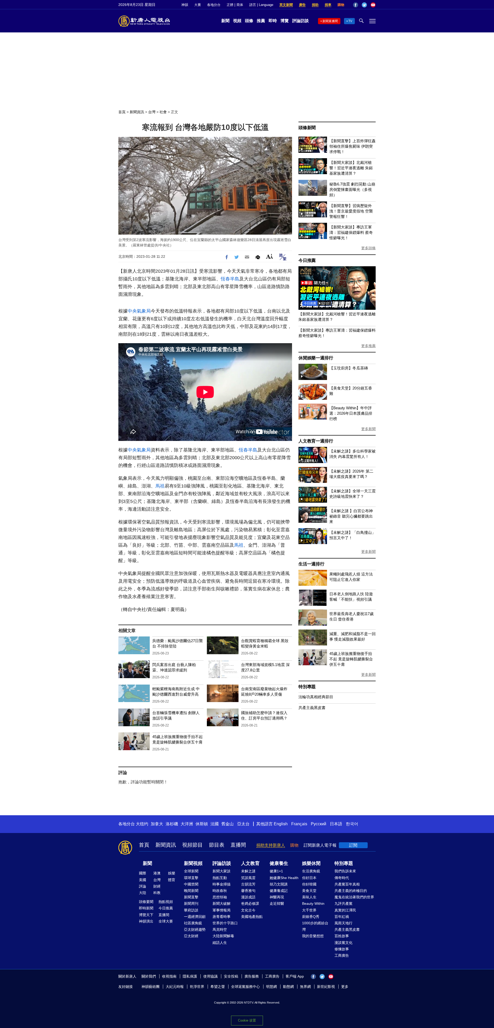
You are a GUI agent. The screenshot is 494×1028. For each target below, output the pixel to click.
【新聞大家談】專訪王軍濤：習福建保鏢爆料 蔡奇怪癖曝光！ (351, 232)
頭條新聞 (307, 127)
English (281, 824)
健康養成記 (279, 891)
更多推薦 (368, 346)
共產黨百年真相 (347, 884)
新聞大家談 (222, 871)
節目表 (216, 845)
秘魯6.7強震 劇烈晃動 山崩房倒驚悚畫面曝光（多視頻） (352, 189)
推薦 (261, 21)
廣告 (302, 5)
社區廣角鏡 (193, 923)
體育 (171, 880)
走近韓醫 (277, 903)
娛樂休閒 (311, 863)
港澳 (157, 873)
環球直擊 (191, 878)
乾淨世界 (197, 987)
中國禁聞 (191, 884)
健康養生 (279, 863)
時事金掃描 (222, 884)
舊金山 (227, 824)
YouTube (373, 4)
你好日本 (309, 878)
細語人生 (220, 943)
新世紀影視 (326, 987)
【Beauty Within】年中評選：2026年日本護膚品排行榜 (350, 413)
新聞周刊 (191, 903)
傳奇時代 (341, 878)
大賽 (197, 5)
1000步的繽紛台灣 (315, 926)
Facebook (355, 4)
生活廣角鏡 (311, 871)
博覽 (284, 21)
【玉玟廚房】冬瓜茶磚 (348, 368)
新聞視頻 (193, 863)
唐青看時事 (222, 917)
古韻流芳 (248, 884)
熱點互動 (220, 878)
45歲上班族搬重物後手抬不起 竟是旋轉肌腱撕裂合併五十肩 (351, 659)
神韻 (184, 5)
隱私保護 (190, 976)
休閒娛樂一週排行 (315, 358)
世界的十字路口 (225, 923)
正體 (230, 5)
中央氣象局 (139, 311)
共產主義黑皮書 (311, 707)
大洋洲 (187, 824)
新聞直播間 (330, 21)
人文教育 (250, 863)
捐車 (328, 5)
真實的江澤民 (345, 910)
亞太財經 (191, 936)
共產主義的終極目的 (350, 891)
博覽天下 (146, 915)
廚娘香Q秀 (310, 917)
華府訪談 (191, 910)
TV (350, 21)
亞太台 (243, 824)
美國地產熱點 (252, 917)
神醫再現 (277, 897)
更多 (344, 987)
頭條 (249, 21)
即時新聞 (146, 908)
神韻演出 (146, 921)
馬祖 (160, 486)
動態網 (288, 987)
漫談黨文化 (343, 943)
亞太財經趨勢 (195, 929)
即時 (273, 21)
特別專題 (307, 686)
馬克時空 (220, 929)
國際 (142, 873)
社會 (163, 112)
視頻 (237, 21)
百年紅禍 (341, 917)
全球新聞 (191, 871)
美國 (142, 880)
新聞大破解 (222, 903)
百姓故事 (341, 936)
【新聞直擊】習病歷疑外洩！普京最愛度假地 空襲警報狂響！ (351, 211)
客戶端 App (295, 976)
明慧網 (271, 987)
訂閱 (353, 845)
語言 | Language (261, 5)
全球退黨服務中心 (245, 987)
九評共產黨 (343, 903)
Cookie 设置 (247, 1020)
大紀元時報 (175, 987)
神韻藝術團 (151, 987)
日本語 (336, 824)
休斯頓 (202, 824)
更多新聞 (368, 429)
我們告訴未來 (345, 871)
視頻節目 (192, 845)
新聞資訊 (137, 112)
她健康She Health (284, 878)
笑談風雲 (248, 878)
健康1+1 (276, 871)
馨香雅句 (248, 891)
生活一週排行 (311, 564)
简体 (239, 5)
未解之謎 (248, 871)
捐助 (315, 5)
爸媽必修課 (250, 903)
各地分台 (213, 5)
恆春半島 (230, 278)
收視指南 (169, 976)
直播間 (238, 845)
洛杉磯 (172, 824)
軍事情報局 (222, 910)
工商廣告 (341, 955)
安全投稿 (231, 976)
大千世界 (309, 910)
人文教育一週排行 (315, 441)
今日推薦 (307, 260)
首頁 (122, 112)
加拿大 (157, 824)
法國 (214, 824)
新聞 (225, 21)
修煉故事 (341, 949)
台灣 (151, 112)
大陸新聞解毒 (223, 936)
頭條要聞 (146, 902)
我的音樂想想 (313, 936)
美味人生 (309, 897)
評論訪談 (300, 21)
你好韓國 (309, 884)
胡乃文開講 (279, 884)
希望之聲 (217, 987)
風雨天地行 (343, 923)
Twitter (364, 4)
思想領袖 (220, 897)
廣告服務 (251, 976)
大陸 (142, 893)
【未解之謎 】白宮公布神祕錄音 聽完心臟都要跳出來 (351, 516)
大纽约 (142, 824)
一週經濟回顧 (195, 917)
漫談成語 (248, 897)
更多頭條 (368, 248)
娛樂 (171, 873)
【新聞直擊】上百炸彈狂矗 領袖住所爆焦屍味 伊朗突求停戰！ (352, 146)
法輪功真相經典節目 (315, 697)
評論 (142, 886)
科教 (157, 893)
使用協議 (210, 976)
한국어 (352, 824)
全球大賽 (165, 921)
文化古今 (248, 910)
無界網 (305, 987)
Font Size (269, 256)
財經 (157, 886)
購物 (341, 5)
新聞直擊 (191, 897)
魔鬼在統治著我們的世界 (354, 897)
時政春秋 (220, 891)
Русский (318, 824)
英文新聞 (286, 5)
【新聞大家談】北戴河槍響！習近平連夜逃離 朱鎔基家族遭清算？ (351, 167)
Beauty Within (313, 903)
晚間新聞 (191, 891)
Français (299, 824)
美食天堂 (309, 891)
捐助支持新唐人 (270, 845)
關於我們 (149, 976)
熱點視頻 (165, 902)
